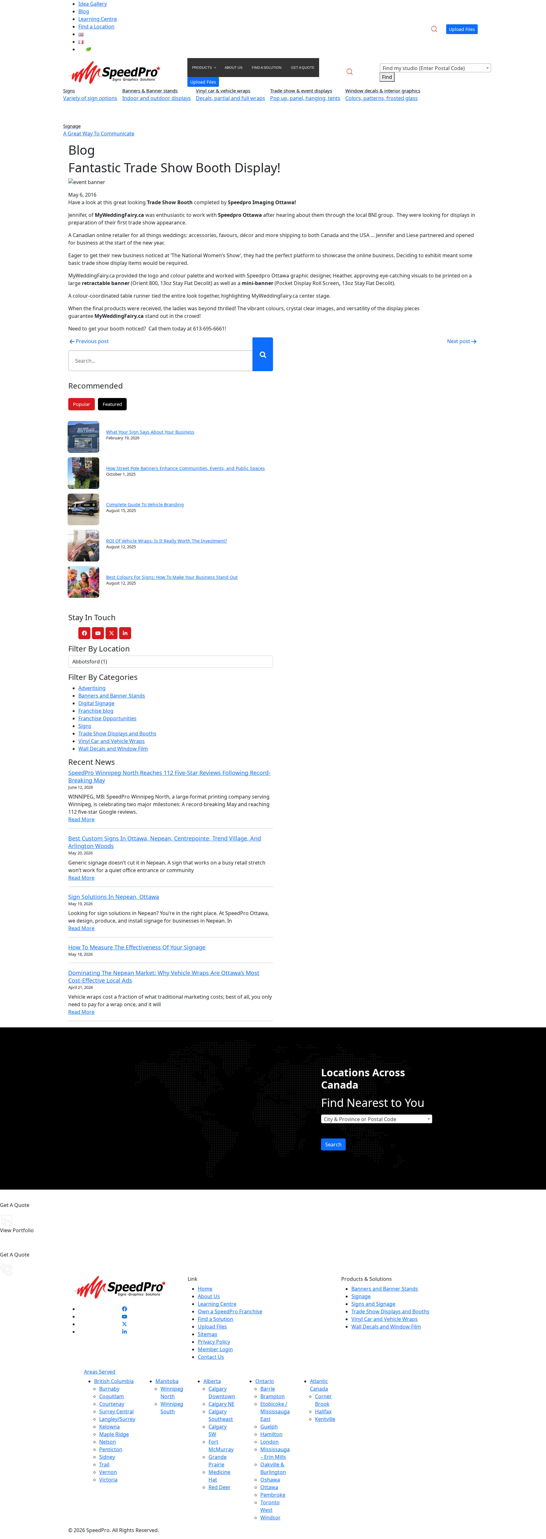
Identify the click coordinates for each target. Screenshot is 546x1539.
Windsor (270, 1517)
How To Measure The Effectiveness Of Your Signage (136, 947)
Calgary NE (221, 1403)
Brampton (272, 1396)
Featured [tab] (112, 404)
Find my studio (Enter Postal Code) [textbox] (424, 68)
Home (205, 1288)
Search (333, 1144)
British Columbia (114, 1381)
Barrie (267, 1388)
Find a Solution (215, 1319)
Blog (83, 11)
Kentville (325, 1419)
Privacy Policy (214, 1341)
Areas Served (99, 1371)
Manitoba (167, 1381)
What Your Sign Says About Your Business (150, 432)
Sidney (107, 1456)
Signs (84, 725)
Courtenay (111, 1403)
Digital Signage (96, 703)
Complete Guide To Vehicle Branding (145, 505)
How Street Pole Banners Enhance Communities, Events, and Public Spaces (185, 468)
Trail (104, 1464)
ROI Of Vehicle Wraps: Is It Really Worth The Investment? (166, 541)
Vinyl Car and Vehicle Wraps (111, 741)
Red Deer (220, 1487)
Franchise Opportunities (107, 718)
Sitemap (207, 1334)
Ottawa (269, 1487)
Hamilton (271, 1434)
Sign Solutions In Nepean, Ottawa (113, 896)
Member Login (215, 1349)
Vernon (108, 1472)
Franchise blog (95, 710)
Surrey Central (116, 1411)
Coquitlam (111, 1396)
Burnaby (109, 1388)
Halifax (323, 1411)
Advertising (92, 688)
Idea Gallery (92, 3)
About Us (209, 1296)
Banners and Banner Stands (111, 695)
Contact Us (211, 1356)
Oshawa (270, 1479)
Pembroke (272, 1494)
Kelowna (109, 1426)
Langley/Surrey (117, 1419)
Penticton (110, 1449)
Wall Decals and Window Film (113, 748)
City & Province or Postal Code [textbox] (360, 1119)
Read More (81, 819)
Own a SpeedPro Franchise (230, 1311)
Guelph (269, 1426)
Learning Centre (97, 18)
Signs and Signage (373, 1303)
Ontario (264, 1381)
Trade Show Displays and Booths (117, 733)
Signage (361, 1296)
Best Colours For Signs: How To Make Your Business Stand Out (172, 577)
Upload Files (462, 29)
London (269, 1441)
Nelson (107, 1441)
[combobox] (435, 67)
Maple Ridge (114, 1434)
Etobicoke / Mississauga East (275, 1411)
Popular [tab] (81, 404)
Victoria (108, 1479)
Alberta (212, 1381)
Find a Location (96, 26)
